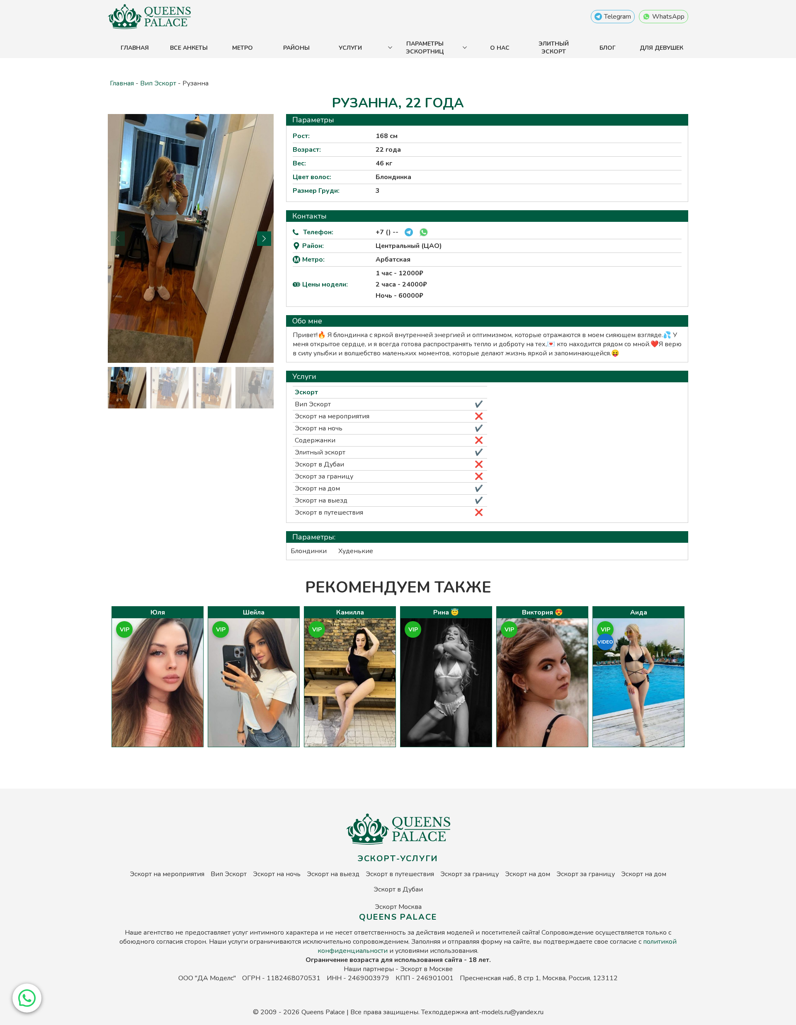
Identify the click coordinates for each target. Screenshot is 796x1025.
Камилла (350, 612)
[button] (26, 998)
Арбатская (393, 259)
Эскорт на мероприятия (332, 416)
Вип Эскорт (158, 83)
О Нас (500, 48)
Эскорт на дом (317, 488)
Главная (135, 48)
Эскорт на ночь (318, 428)
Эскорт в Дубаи (319, 464)
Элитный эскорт (554, 48)
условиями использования (436, 950)
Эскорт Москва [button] (398, 906)
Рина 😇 (446, 612)
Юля (157, 612)
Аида (638, 612)
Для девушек (661, 48)
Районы (296, 48)
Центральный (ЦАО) (409, 245)
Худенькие (355, 551)
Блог (607, 48)
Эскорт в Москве (426, 969)
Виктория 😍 (542, 612)
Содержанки (315, 440)
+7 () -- (387, 232)
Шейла (254, 612)
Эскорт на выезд (321, 500)
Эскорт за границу (324, 476)
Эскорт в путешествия (329, 512)
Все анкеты (189, 48)
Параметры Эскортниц (425, 48)
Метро (242, 48)
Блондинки (309, 551)
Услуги (350, 48)
